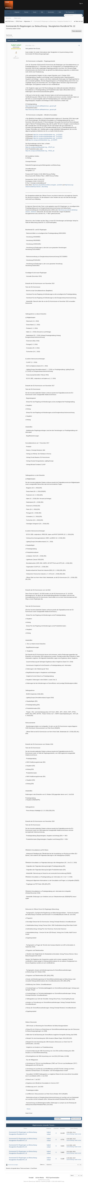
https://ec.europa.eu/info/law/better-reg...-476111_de (39, 150)
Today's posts (17, 18)
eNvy (48, 1179)
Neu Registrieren (70, 12)
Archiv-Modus (39, 1177)
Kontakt (31, 1177)
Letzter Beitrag (70, 1134)
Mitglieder (17, 12)
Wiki (42, 12)
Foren (8, 12)
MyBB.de (38, 1181)
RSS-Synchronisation (52, 1177)
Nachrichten (51, 12)
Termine (26, 12)
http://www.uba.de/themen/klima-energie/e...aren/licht (47, 185)
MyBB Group (61, 1181)
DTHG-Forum (10, 21)
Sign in (81, 3)
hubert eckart (78, 1134)
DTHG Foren (19, 21)
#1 (79, 45)
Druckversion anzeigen (13, 1164)
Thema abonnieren (76, 31)
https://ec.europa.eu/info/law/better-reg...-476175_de (39, 147)
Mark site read (79, 21)
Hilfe (60, 12)
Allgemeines (27, 21)
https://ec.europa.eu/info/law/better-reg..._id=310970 (47, 134)
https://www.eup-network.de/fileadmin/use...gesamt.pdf (40, 106)
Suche (34, 12)
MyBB (48, 1181)
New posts (8, 18)
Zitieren (28, 1109)
